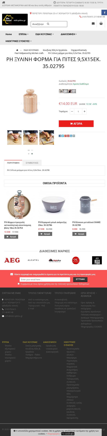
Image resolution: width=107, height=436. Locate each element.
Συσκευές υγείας (74, 402)
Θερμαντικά (72, 366)
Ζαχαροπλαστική (79, 50)
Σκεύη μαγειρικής (33, 345)
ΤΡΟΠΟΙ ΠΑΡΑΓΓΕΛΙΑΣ (40, 293)
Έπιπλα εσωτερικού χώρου (10, 357)
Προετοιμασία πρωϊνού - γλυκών (73, 351)
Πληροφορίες (53, 433)
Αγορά (13, 237)
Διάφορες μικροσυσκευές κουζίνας (73, 408)
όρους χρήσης (44, 284)
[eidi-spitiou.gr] (15, 19)
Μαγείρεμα (71, 357)
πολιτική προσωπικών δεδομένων (73, 284)
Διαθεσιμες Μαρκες (54, 251)
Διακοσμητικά (52, 351)
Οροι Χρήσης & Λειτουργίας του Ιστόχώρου (88, 305)
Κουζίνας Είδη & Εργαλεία (55, 50)
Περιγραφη (13, 162)
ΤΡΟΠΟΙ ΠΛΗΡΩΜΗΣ (65, 293)
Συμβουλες (32, 162)
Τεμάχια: (63, 111)
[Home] (17, 50)
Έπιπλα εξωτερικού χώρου (10, 348)
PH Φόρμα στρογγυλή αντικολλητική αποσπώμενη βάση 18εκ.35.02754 (17, 225)
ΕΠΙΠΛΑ (5, 342)
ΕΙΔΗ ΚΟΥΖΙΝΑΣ (31, 50)
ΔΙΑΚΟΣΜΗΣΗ (49, 342)
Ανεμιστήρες (72, 369)
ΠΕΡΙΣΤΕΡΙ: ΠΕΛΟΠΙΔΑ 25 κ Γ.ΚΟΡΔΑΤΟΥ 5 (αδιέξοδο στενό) (13, 302)
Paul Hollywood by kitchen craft (29, 53)
